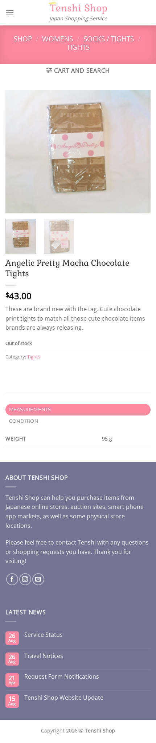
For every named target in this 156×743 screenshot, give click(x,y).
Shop (23, 39)
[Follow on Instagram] (25, 579)
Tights (78, 47)
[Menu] (9, 12)
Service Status (43, 634)
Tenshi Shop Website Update (63, 697)
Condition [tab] (23, 421)
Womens (57, 39)
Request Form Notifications (61, 676)
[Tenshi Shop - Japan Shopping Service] (78, 8)
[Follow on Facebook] (12, 579)
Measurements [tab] (30, 409)
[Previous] (17, 151)
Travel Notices (43, 655)
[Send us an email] (38, 579)
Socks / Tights (108, 39)
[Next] (138, 151)
